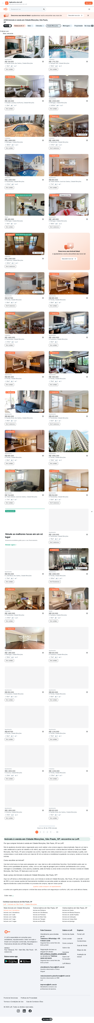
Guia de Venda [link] (82, 945)
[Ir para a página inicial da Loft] (6, 9)
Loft (4, 904)
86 (57, 832)
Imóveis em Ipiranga (68, 921)
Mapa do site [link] (81, 950)
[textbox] (27, 9)
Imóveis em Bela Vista (39, 917)
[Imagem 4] (28, 95)
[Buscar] (43, 9)
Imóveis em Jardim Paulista (70, 914)
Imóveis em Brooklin (39, 921)
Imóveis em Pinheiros (39, 910)
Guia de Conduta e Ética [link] (34, 1002)
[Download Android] (11, 961)
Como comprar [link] (67, 943)
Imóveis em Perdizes (39, 914)
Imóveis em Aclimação (69, 917)
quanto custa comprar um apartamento (47, 886)
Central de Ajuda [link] (68, 934)
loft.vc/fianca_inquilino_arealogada (53, 954)
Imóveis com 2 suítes (10, 917)
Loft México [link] (66, 963)
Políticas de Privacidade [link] (29, 998)
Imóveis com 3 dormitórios (11, 912)
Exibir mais (8, 895)
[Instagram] (18, 1011)
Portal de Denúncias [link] (11, 998)
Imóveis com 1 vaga (9, 919)
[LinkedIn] (24, 1011)
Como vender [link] (67, 939)
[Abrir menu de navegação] (89, 9)
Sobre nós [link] (66, 948)
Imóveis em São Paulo (15, 904)
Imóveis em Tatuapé (39, 919)
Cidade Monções (31, 904)
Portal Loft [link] (80, 934)
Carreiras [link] (65, 952)
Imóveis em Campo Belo (69, 919)
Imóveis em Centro (68, 910)
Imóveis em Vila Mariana (40, 912)
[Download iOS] (25, 961)
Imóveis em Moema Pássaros (71, 912)
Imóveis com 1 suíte (9, 914)
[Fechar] (88, 15)
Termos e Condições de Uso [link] (13, 1002)
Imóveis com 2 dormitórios (11, 910)
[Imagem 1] (24, 56)
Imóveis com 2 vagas (10, 921)
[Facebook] (30, 1011)
